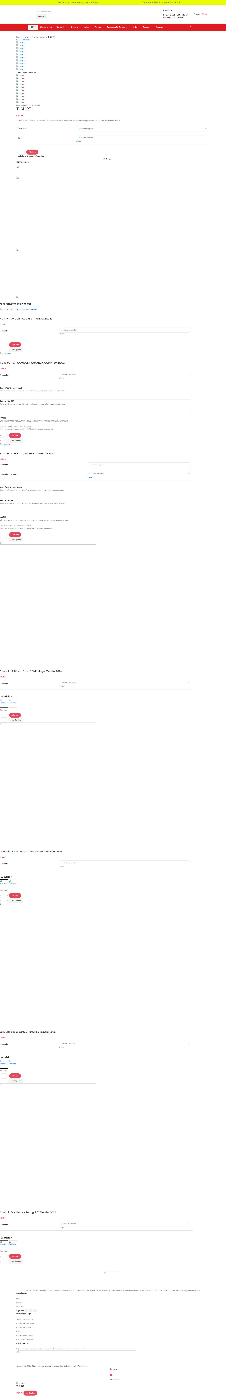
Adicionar (32, 152)
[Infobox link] (113, 15)
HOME (33, 27)
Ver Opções (30, 1393)
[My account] (197, 27)
